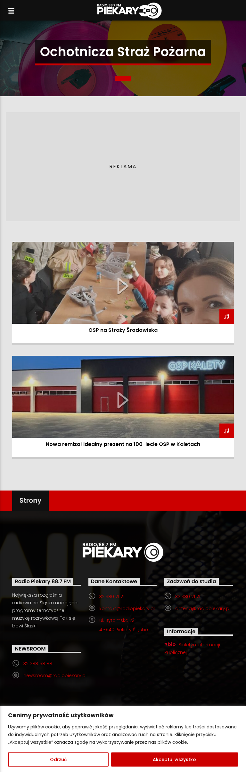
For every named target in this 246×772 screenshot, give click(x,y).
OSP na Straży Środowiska (123, 330)
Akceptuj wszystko (174, 759)
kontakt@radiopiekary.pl (127, 608)
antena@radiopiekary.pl (202, 608)
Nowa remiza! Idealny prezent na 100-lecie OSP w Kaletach (123, 444)
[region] (123, 739)
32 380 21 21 (111, 596)
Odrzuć (58, 759)
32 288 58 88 (37, 663)
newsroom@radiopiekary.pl (54, 675)
